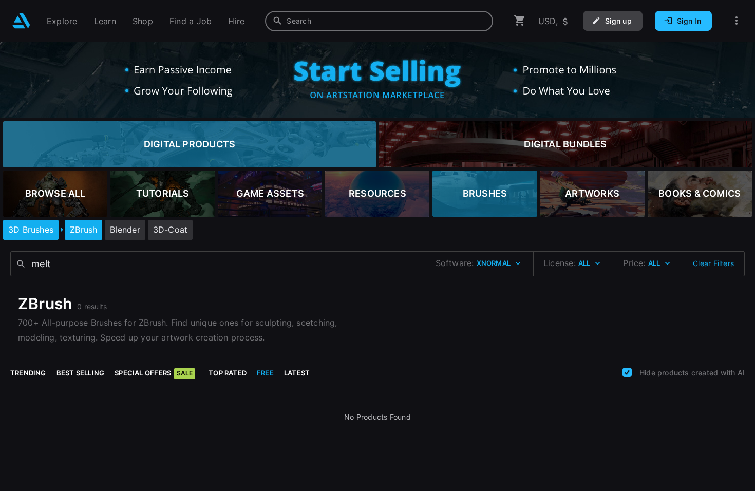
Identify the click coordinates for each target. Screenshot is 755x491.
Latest (297, 373)
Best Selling (80, 373)
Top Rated (228, 373)
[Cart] (520, 20)
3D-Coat (170, 229)
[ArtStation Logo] (21, 21)
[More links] (736, 20)
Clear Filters (713, 263)
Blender (125, 229)
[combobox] (379, 21)
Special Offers (154, 373)
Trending (28, 373)
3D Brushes (30, 229)
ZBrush (83, 229)
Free (265, 373)
